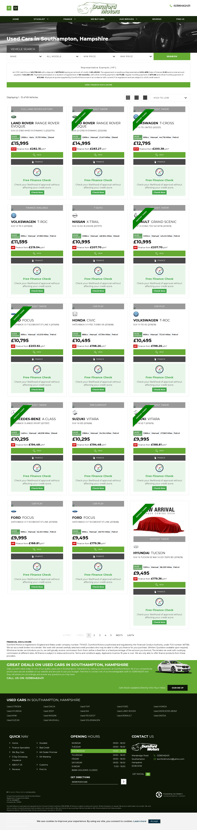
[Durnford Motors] (145, 750)
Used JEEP (48, 711)
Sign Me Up (177, 688)
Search (172, 56)
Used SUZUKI (13, 720)
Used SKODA (160, 715)
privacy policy (30, 792)
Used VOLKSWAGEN (90, 720)
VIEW (38, 155)
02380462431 (182, 5)
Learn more (139, 821)
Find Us (180, 19)
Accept (154, 821)
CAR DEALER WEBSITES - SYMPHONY (174, 796)
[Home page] (98, 7)
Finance (68, 19)
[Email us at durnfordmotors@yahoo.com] (15, 8)
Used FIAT (85, 706)
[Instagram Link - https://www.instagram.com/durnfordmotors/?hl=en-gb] (9, 8)
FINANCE (39, 162)
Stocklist (39, 19)
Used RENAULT (124, 715)
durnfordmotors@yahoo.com (166, 759)
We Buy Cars (97, 19)
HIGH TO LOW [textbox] (161, 98)
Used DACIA (49, 706)
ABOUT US (17, 765)
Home (16, 19)
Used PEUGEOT (87, 715)
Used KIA (84, 711)
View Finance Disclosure (98, 85)
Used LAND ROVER (126, 711)
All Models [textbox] (54, 56)
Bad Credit (44, 747)
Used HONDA (160, 706)
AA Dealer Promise (48, 752)
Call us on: (25, 678)
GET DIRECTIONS (80, 777)
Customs (43, 765)
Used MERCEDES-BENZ (165, 711)
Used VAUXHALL (51, 720)
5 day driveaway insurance (20, 758)
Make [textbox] (13, 56)
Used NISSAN (49, 715)
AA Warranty (45, 757)
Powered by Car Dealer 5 (172, 794)
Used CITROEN (14, 706)
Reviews (156, 19)
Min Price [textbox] (90, 56)
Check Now (37, 192)
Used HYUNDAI (14, 711)
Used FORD (122, 706)
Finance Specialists (21, 747)
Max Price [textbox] (126, 56)
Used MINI (12, 715)
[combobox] (25, 56)
